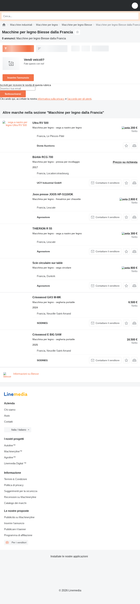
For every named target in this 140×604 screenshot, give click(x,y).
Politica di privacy (14, 485)
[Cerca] (135, 16)
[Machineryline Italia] (23, 5)
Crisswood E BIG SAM (46, 334)
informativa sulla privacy (51, 98)
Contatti (8, 421)
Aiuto (7, 415)
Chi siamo (9, 409)
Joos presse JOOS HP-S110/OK (52, 194)
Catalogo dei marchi (15, 503)
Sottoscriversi (13, 94)
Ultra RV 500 (40, 122)
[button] (135, 5)
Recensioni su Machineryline (20, 497)
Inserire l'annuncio (18, 77)
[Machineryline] (4, 25)
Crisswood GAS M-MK (46, 297)
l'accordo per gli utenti (79, 98)
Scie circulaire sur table (47, 262)
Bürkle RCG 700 (42, 157)
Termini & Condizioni (15, 479)
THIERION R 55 (42, 228)
